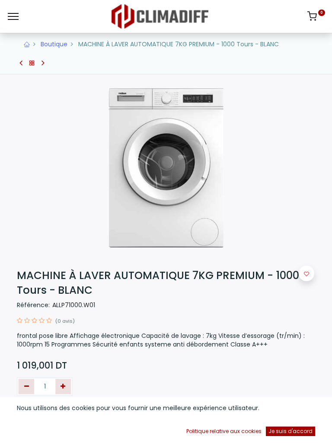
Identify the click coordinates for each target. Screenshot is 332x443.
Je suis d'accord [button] (290, 431)
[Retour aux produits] (32, 63)
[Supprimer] (27, 387)
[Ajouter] (63, 387)
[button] (306, 273)
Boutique (54, 44)
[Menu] (13, 16)
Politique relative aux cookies (224, 431)
